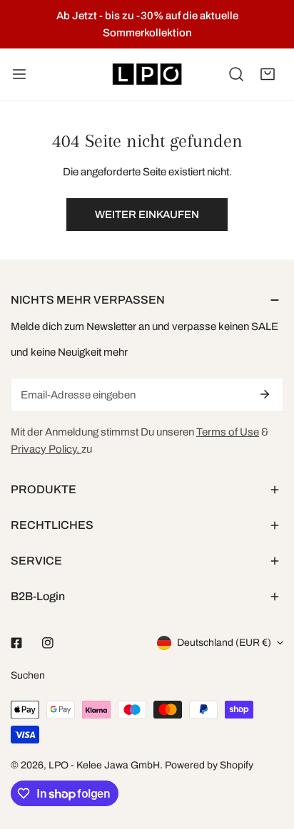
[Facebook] (16, 643)
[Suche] (236, 74)
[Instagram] (48, 643)
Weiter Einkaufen (147, 214)
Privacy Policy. (46, 449)
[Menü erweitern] (19, 74)
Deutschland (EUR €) (224, 642)
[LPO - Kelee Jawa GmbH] (147, 74)
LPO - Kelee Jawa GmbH (104, 765)
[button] (267, 74)
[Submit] (265, 394)
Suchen (28, 675)
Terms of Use (227, 432)
